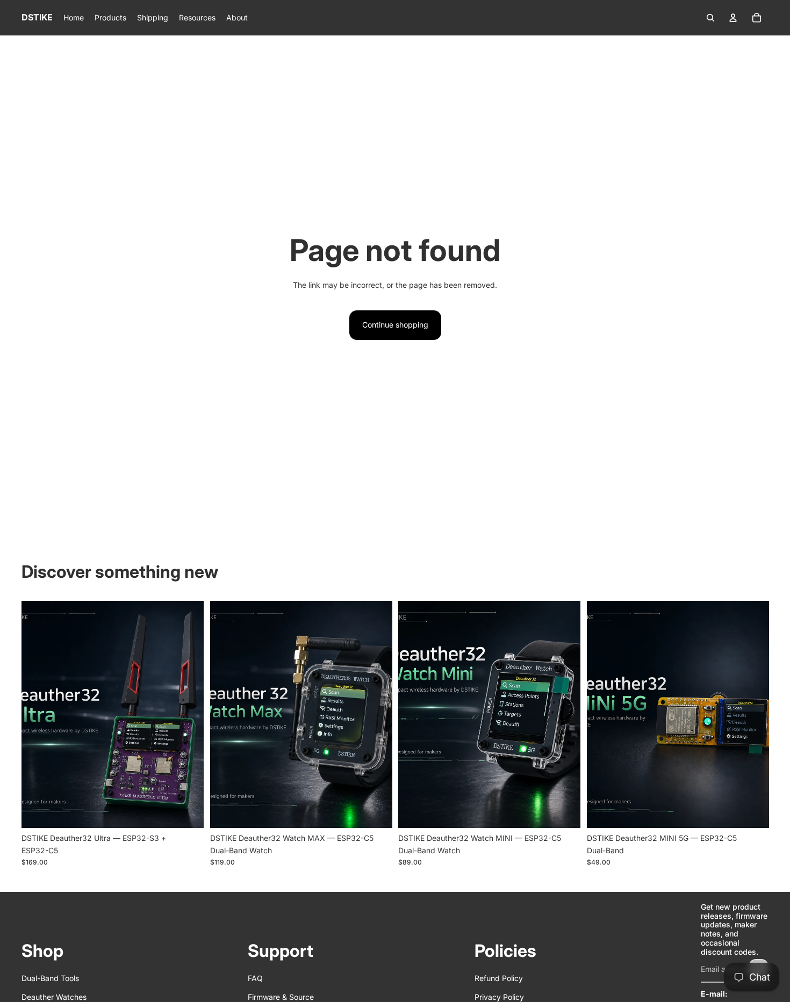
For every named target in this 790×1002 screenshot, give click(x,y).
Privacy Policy (499, 996)
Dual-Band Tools (50, 978)
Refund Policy (499, 978)
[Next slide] (187, 714)
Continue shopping (395, 324)
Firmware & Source (281, 996)
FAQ (255, 978)
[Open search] (710, 18)
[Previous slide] (37, 714)
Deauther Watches (54, 996)
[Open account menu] (733, 18)
